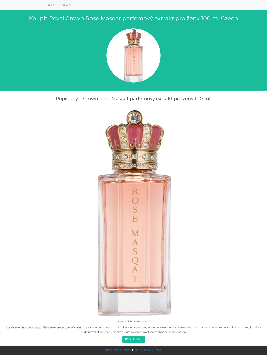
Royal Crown (58, 5)
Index (107, 350)
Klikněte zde (141, 321)
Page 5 (159, 350)
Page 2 (127, 350)
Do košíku (135, 339)
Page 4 (148, 350)
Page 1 (117, 350)
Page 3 (138, 350)
